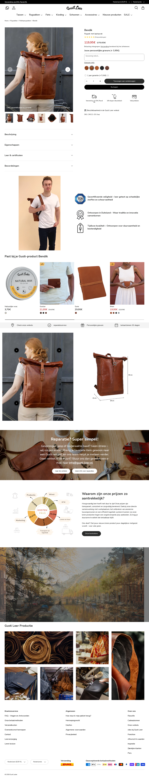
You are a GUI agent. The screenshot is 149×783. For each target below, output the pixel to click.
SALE (127, 14)
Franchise (131, 734)
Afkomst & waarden (136, 739)
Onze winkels (133, 725)
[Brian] (127, 283)
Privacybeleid (71, 734)
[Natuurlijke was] (22, 283)
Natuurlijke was (11, 306)
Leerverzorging (74, 598)
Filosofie (131, 716)
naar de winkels (61, 471)
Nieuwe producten (112, 14)
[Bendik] (86, 68)
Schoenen (74, 14)
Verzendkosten (11, 725)
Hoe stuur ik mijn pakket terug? (78, 716)
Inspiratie (131, 743)
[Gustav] (57, 283)
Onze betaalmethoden (14, 720)
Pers (130, 753)
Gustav (43, 306)
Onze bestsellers (91, 533)
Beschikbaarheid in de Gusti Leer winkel (103, 110)
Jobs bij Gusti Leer (135, 730)
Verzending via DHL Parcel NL (16, 2)
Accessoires (91, 14)
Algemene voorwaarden (75, 730)
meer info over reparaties (84, 471)
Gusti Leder (13, 774)
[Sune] (92, 283)
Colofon (69, 725)
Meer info (66, 108)
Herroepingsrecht (73, 720)
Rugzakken (34, 14)
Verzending (105, 46)
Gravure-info (89, 62)
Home (6, 21)
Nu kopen (114, 87)
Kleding (60, 14)
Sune (77, 306)
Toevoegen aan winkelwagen (124, 81)
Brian (112, 306)
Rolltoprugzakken (25, 21)
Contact (8, 734)
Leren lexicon (10, 743)
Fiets (48, 14)
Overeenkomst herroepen (15, 730)
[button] (7, 7)
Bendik (35, 21)
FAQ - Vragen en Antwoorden (17, 716)
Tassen (19, 14)
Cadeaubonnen (134, 720)
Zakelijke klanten (134, 748)
